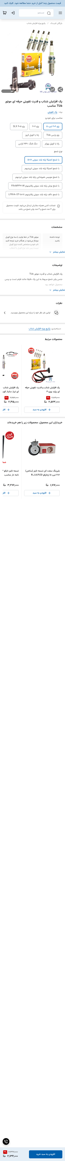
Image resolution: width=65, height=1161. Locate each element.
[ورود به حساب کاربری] (13, 12)
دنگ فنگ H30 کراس (28, 144)
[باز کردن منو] (59, 13)
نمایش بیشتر (59, 252)
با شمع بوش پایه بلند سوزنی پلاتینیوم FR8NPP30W (35, 186)
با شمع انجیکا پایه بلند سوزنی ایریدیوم (42, 168)
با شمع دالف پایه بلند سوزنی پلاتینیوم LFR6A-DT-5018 (33, 194)
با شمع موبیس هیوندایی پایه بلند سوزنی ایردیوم (37, 177)
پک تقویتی (52, 112)
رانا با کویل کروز (32, 135)
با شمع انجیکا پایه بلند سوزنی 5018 (43, 160)
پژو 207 (35, 126)
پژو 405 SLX (19, 126)
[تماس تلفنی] (6, 1141)
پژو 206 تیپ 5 (52, 126)
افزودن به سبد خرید (45, 1154)
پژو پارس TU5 (52, 135)
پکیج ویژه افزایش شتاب (36, 23)
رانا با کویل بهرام (52, 144)
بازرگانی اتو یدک (56, 23)
